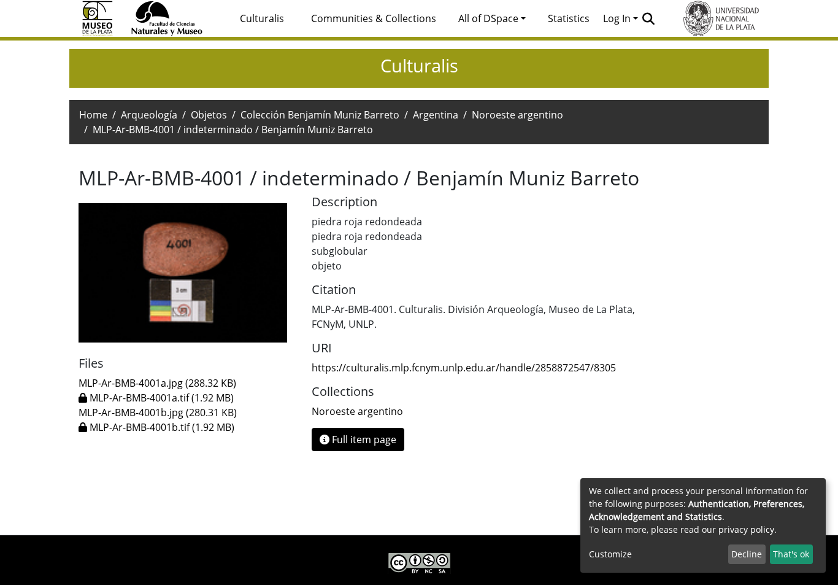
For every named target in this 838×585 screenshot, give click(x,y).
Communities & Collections (373, 18)
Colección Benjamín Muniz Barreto (319, 115)
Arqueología (149, 115)
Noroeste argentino (517, 115)
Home (93, 115)
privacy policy (746, 529)
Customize (610, 554)
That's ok (791, 554)
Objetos (209, 115)
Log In (617, 18)
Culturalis (262, 18)
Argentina (435, 115)
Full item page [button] (362, 439)
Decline (746, 554)
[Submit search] (648, 18)
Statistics (569, 18)
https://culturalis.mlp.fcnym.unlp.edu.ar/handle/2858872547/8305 (464, 367)
